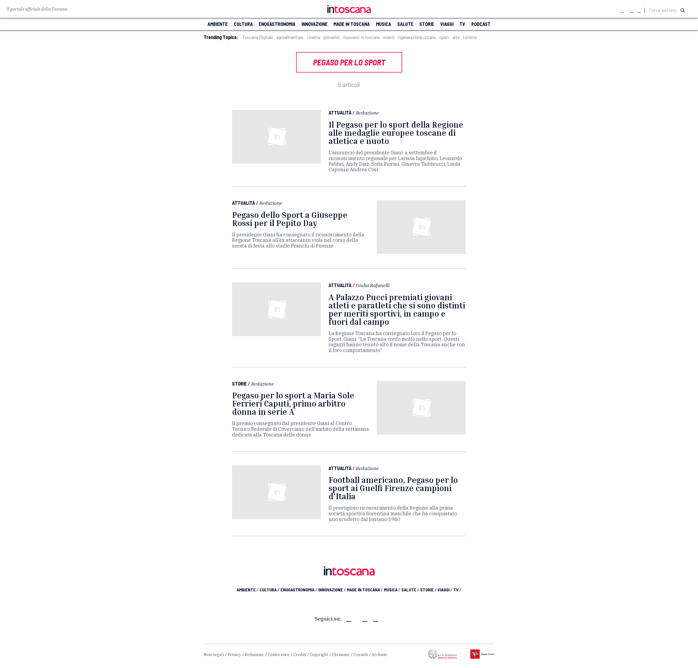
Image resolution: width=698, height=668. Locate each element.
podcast (481, 24)
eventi (389, 37)
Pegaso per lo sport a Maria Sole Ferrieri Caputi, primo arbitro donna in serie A (293, 403)
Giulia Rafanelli (373, 285)
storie (426, 24)
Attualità (340, 113)
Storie (239, 384)
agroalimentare (289, 37)
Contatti (360, 654)
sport (444, 37)
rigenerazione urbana (417, 37)
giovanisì (331, 37)
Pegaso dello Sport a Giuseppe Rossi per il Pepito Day (289, 219)
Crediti (299, 654)
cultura (243, 24)
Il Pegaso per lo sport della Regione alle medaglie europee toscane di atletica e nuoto (396, 133)
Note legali (214, 654)
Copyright (319, 654)
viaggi (446, 24)
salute (405, 24)
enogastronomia (277, 24)
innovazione (314, 24)
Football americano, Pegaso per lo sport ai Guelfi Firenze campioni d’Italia (393, 488)
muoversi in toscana (361, 37)
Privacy (234, 654)
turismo (470, 37)
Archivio (379, 654)
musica (383, 24)
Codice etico (279, 654)
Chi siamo (341, 654)
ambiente (217, 24)
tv (462, 24)
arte (456, 37)
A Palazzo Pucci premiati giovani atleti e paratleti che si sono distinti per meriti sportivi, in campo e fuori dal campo (397, 309)
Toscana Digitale (257, 37)
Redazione (367, 113)
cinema (313, 37)
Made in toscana (351, 24)
